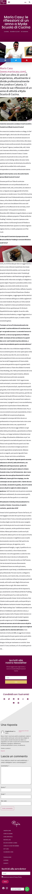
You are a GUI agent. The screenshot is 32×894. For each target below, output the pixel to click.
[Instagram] (7, 888)
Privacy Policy (18, 877)
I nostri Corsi (7, 830)
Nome (3, 787)
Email (3, 794)
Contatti (5, 863)
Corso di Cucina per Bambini (11, 845)
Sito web (4, 801)
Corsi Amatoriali (8, 836)
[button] (9, 2)
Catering (5, 860)
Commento (5, 765)
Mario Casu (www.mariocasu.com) (13, 70)
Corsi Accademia (8, 833)
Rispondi (3, 750)
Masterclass (7, 839)
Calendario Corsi (8, 852)
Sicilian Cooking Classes (10, 842)
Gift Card (6, 849)
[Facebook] (3, 888)
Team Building (7, 857)
